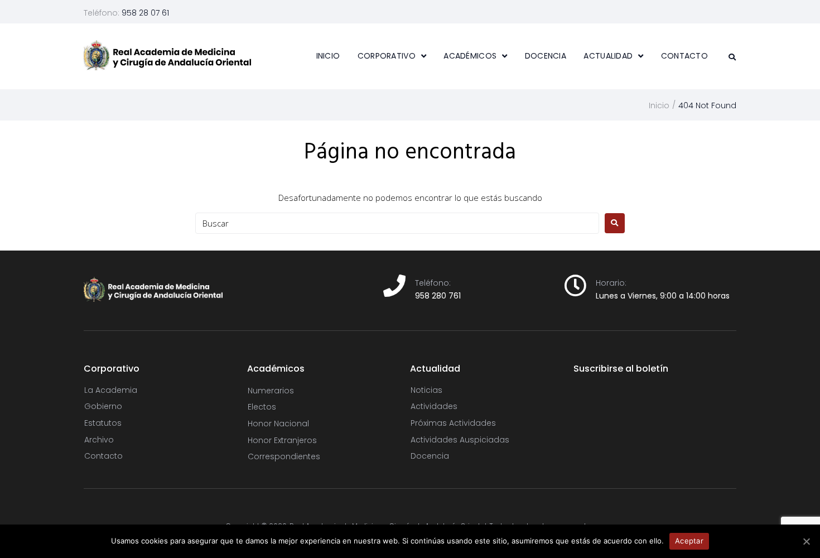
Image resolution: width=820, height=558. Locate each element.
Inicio (659, 105)
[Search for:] (397, 223)
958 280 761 (438, 295)
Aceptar (689, 540)
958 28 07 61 (145, 12)
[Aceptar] (806, 541)
